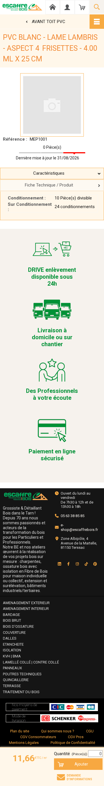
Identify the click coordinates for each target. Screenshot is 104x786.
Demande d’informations (79, 777)
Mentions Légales (24, 742)
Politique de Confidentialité (73, 742)
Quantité (70, 753)
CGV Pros (75, 737)
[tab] (52, 173)
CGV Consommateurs (38, 737)
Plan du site (19, 731)
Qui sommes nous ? (57, 731)
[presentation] (52, 173)
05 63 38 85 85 (72, 516)
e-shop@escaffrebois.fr (79, 527)
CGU (90, 731)
